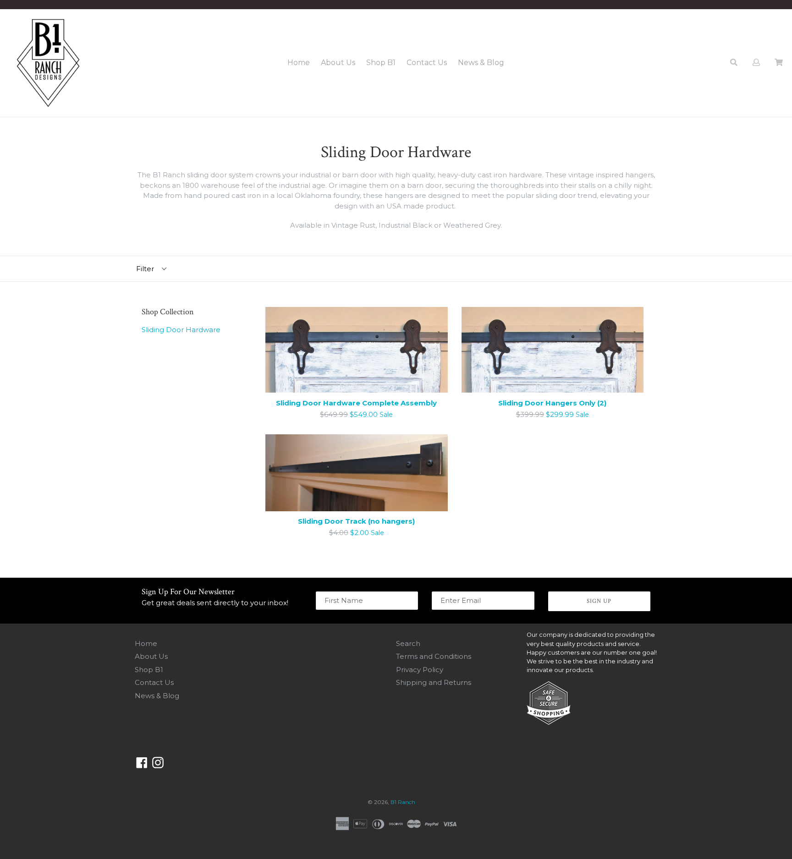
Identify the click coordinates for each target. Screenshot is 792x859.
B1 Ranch (402, 802)
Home (298, 62)
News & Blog (481, 62)
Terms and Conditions (433, 656)
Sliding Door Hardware (181, 329)
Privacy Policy (419, 669)
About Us (338, 62)
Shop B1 (381, 62)
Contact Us (427, 62)
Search (408, 643)
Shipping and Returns (433, 682)
